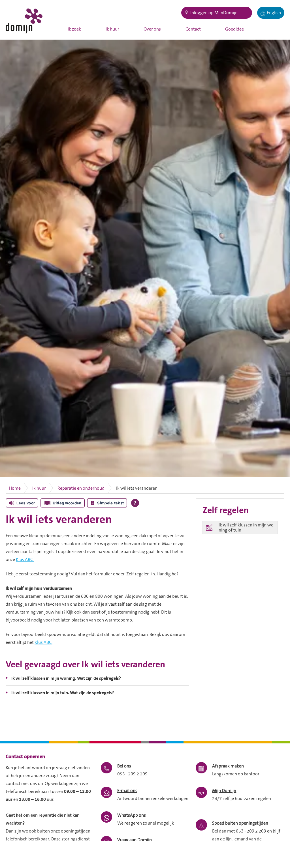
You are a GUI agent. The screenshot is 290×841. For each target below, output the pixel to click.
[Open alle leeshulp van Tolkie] (135, 503)
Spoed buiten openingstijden (240, 823)
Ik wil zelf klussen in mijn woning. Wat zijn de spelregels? (66, 678)
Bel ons (124, 766)
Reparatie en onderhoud (81, 488)
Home (15, 488)
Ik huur (112, 29)
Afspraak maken (228, 766)
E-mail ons (127, 790)
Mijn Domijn (224, 790)
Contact (193, 29)
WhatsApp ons (131, 815)
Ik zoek (74, 29)
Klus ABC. (25, 559)
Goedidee (234, 29)
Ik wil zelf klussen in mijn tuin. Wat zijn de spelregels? (62, 692)
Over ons (152, 29)
